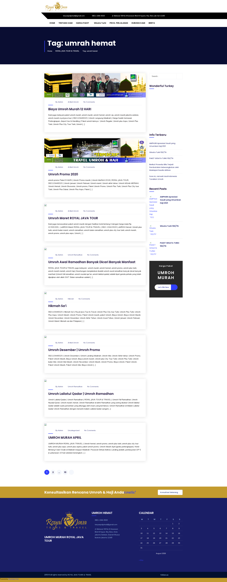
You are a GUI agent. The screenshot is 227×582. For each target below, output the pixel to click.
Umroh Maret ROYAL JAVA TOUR (73, 218)
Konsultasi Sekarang (169, 492)
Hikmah (71, 299)
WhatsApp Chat (13, 579)
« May (141, 560)
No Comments (89, 102)
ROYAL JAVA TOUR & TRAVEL (67, 51)
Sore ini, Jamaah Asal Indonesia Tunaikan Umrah (163, 177)
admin (60, 102)
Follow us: (165, 575)
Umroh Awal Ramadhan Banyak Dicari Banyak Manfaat (91, 262)
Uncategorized (73, 430)
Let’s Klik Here (163, 287)
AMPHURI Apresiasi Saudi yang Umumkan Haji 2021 (162, 144)
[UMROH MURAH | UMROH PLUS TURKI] (56, 6)
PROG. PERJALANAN (119, 23)
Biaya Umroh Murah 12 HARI (69, 109)
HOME (52, 23)
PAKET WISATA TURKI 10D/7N (161, 158)
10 (65, 472)
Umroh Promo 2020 (63, 174)
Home (49, 51)
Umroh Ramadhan (75, 255)
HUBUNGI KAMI (138, 23)
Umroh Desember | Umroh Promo (74, 350)
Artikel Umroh (73, 102)
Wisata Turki (100, 23)
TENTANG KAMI (65, 23)
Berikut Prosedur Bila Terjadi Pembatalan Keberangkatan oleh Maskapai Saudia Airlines (164, 167)
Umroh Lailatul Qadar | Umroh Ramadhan (81, 394)
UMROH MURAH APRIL (64, 437)
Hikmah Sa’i (57, 306)
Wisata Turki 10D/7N (157, 152)
